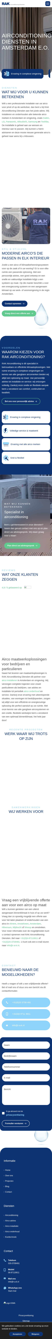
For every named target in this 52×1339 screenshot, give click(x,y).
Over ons (9, 1176)
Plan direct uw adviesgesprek (20, 546)
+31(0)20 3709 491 (21, 1002)
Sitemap (26, 1321)
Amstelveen (23, 923)
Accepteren (17, 1334)
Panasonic (11, 121)
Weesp (28, 927)
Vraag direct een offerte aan (17, 313)
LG (3, 121)
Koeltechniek (10, 1237)
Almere (12, 923)
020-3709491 (14, 1263)
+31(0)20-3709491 (11, 942)
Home (7, 1170)
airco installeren (9, 680)
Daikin (46, 118)
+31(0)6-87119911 (29, 938)
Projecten (9, 1181)
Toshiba (44, 121)
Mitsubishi (22, 121)
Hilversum (6, 927)
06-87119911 (13, 1273)
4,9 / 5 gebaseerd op (12, 587)
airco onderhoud (32, 691)
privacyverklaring (15, 1115)
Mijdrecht (17, 927)
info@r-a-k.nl (13, 945)
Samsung (32, 121)
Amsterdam (35, 923)
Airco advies (10, 1221)
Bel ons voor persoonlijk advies (19, 401)
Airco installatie (11, 1226)
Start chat (12, 1291)
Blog (7, 1186)
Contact (8, 1192)
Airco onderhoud (12, 1232)
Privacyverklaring (26, 1315)
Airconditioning (11, 1215)
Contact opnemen (13, 304)
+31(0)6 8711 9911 (21, 1014)
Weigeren (35, 1334)
